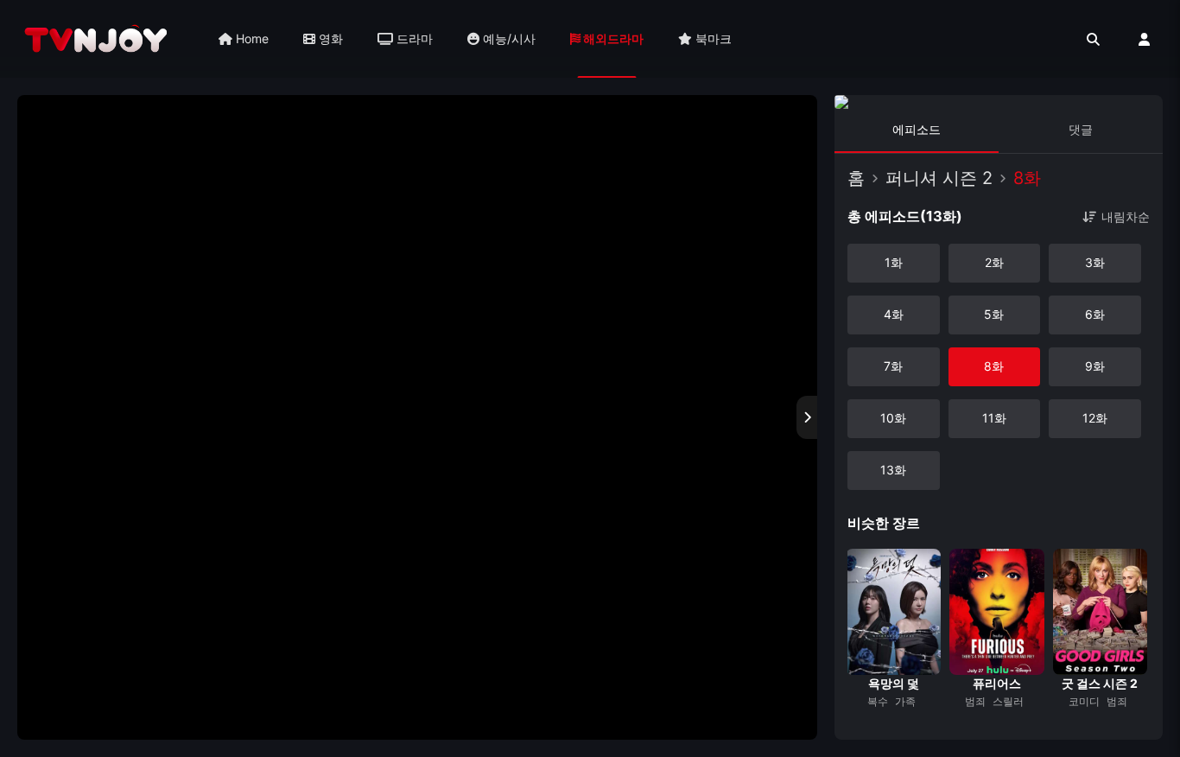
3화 (1095, 262)
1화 (894, 262)
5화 (994, 314)
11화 (994, 417)
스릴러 (1008, 701)
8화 (994, 366)
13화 (893, 469)
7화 (893, 366)
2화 (994, 262)
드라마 (413, 38)
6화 (1095, 314)
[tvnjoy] (95, 39)
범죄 (975, 701)
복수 (877, 701)
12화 (1094, 417)
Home (250, 38)
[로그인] (1144, 39)
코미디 (1084, 701)
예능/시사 (507, 38)
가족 (905, 701)
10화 (893, 417)
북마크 (712, 38)
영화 (329, 38)
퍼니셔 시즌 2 (939, 178)
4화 (894, 314)
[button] (858, 718)
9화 (1095, 366)
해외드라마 (612, 38)
